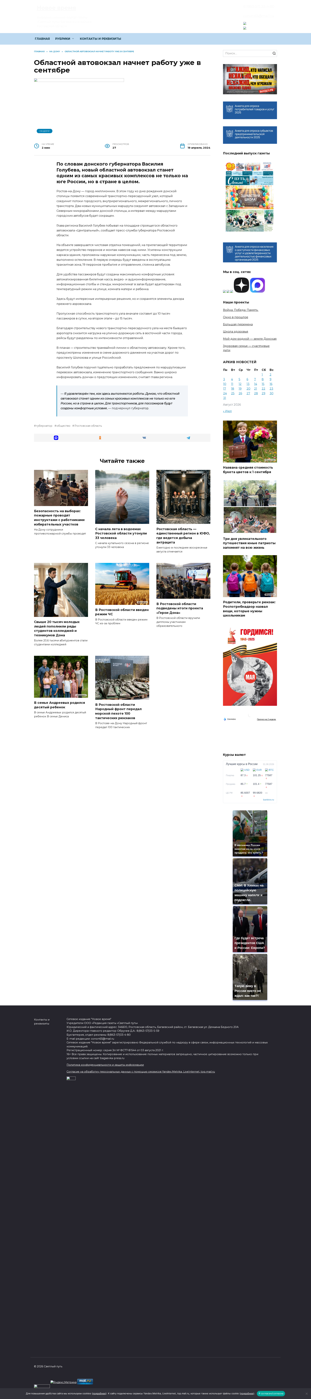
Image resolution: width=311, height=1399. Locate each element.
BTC (271, 770)
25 (233, 393)
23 (271, 388)
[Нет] (306, 1393)
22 (263, 388)
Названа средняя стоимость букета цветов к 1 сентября (248, 470)
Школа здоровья (235, 331)
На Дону (45, 131)
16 (271, 384)
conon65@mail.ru (258, 15)
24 (225, 393)
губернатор (44, 425)
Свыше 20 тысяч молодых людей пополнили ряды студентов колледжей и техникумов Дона (57, 628)
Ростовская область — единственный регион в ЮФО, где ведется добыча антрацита (183, 535)
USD (246, 770)
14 (255, 384)
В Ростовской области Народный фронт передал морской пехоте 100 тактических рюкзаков (118, 711)
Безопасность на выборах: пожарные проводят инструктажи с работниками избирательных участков (59, 517)
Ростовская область (88, 425)
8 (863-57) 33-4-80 (258, 6)
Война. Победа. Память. (240, 310)
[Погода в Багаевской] (250, 716)
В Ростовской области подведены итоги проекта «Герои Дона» (179, 608)
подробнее (99, 1393)
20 (248, 388)
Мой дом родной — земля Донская (250, 338)
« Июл (227, 411)
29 (263, 393)
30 (271, 393)
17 (224, 388)
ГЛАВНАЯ (42, 38)
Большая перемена (238, 324)
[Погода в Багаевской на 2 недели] (266, 719)
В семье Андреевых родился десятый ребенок (59, 705)
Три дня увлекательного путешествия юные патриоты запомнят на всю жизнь (249, 543)
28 (256, 393)
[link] (244, 22)
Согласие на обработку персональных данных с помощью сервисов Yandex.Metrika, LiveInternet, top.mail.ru (141, 1071)
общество (63, 425)
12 (240, 384)
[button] (56, 438)
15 (263, 384)
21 (255, 388)
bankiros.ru (268, 800)
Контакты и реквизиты (41, 1021)
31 (224, 398)
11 (232, 384)
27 (248, 393)
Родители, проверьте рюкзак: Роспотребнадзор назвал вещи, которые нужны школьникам (249, 608)
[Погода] (229, 719)
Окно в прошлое (235, 317)
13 (248, 384)
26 (240, 393)
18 (232, 388)
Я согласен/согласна (271, 1393)
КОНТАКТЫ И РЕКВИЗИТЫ (100, 38)
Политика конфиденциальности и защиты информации (105, 1064)
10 (224, 384)
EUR (259, 770)
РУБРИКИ (62, 38)
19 (240, 388)
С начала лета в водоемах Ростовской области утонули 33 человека (121, 533)
